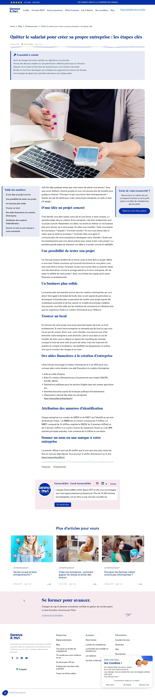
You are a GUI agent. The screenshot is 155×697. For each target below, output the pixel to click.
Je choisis (127, 685)
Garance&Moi (28, 44)
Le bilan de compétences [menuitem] (96, 645)
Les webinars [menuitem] (91, 656)
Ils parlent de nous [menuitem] (122, 640)
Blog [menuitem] (58, 645)
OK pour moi (144, 685)
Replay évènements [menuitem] (64, 640)
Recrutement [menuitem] (120, 654)
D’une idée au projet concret (18, 195)
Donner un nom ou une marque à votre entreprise (20, 229)
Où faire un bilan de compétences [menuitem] (99, 660)
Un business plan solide (16, 204)
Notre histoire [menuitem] (91, 640)
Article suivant (134, 19)
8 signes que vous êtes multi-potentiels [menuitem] (67, 668)
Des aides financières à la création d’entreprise (20, 214)
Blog (20, 26)
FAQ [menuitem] (117, 649)
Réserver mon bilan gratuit (134, 211)
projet (47, 202)
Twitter (113, 484)
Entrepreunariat (31, 26)
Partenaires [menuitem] (119, 645)
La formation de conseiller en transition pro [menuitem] (97, 650)
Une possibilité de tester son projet (21, 199)
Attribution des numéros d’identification (16, 222)
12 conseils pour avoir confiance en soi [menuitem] (68, 656)
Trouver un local (13, 208)
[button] (87, 10)
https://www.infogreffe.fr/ (53, 458)
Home (12, 26)
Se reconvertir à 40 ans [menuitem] (65, 662)
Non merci (110, 685)
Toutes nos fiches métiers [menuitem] (66, 673)
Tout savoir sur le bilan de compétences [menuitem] (66, 650)
